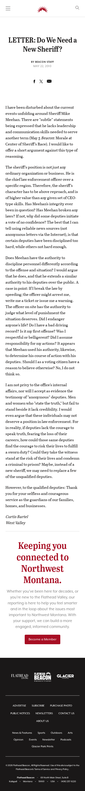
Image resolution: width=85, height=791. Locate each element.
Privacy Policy (61, 769)
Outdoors (56, 732)
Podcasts (66, 739)
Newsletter (48, 739)
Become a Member (42, 639)
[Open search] (77, 8)
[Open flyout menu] (8, 8)
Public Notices (20, 713)
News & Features (22, 732)
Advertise (19, 705)
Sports (41, 732)
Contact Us (66, 713)
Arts (70, 732)
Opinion (18, 739)
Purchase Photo (61, 705)
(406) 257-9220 (68, 781)
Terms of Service (42, 769)
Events (33, 739)
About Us (42, 721)
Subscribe (38, 705)
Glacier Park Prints (42, 746)
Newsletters (44, 713)
